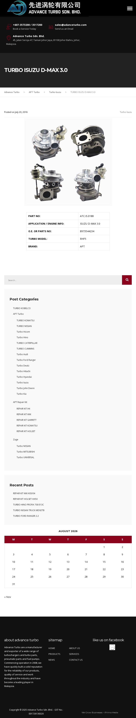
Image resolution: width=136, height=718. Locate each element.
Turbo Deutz (23, 365)
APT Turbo (18, 313)
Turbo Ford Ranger (26, 359)
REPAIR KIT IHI (23, 408)
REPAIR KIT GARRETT (26, 419)
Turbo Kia (21, 393)
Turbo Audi (22, 354)
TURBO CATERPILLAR (27, 343)
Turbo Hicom (23, 331)
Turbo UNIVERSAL (25, 457)
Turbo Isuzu (126, 112)
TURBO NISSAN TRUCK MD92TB (28, 510)
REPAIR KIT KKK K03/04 (24, 493)
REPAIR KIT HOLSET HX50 (25, 498)
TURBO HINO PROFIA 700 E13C (28, 504)
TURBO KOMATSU (26, 320)
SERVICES (74, 654)
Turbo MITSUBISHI (26, 451)
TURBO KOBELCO (22, 308)
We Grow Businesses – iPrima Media (100, 712)
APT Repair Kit (20, 402)
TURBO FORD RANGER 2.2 (26, 515)
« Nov (7, 597)
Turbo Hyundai (24, 376)
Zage (15, 439)
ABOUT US (74, 648)
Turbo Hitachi (23, 371)
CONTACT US (76, 659)
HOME (52, 648)
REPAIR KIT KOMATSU (27, 425)
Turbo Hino (22, 337)
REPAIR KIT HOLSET (26, 431)
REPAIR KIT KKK (24, 414)
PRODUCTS (54, 654)
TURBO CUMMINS (25, 348)
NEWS (52, 659)
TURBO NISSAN (24, 326)
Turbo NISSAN (24, 446)
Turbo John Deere (26, 388)
